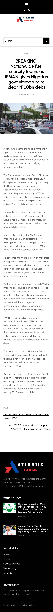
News (26, 54)
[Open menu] (26, 4)
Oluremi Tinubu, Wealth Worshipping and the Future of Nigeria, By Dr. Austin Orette (33, 529)
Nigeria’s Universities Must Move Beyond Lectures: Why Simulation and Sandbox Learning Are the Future (32, 508)
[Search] (46, 40)
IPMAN (5, 408)
